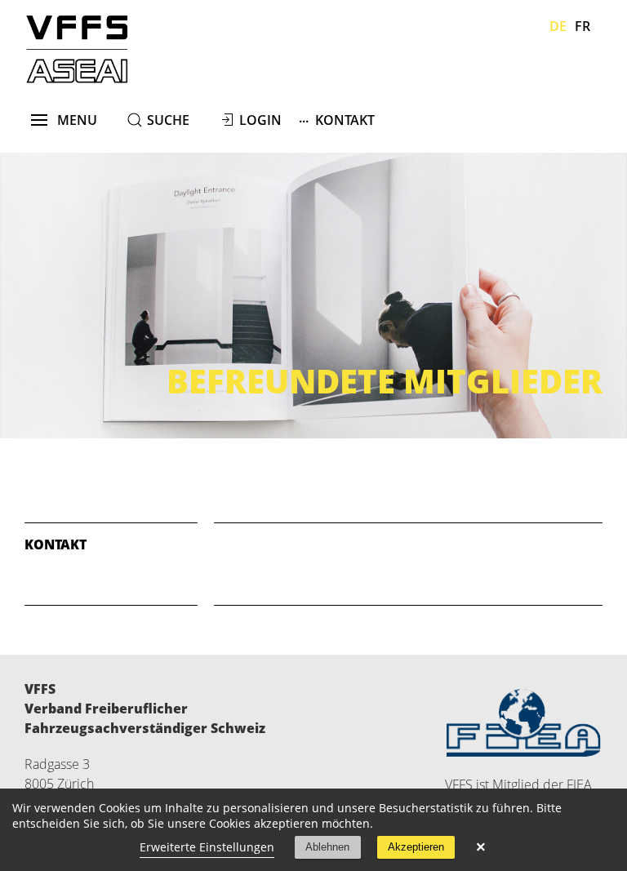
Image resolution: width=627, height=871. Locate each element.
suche (168, 120)
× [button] (481, 847)
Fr (582, 26)
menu (72, 120)
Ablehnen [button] (327, 847)
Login (260, 120)
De (558, 26)
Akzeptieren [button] (416, 847)
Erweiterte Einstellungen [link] (207, 847)
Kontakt (337, 119)
